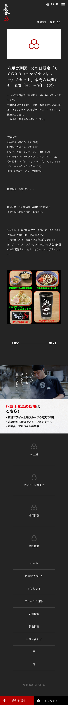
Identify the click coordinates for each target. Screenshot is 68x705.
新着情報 (34, 626)
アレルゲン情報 (34, 601)
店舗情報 (34, 614)
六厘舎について (34, 576)
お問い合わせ (34, 639)
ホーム (34, 563)
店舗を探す (18, 700)
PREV (15, 343)
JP (56, 4)
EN (52, 4)
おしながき (34, 588)
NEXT (53, 343)
